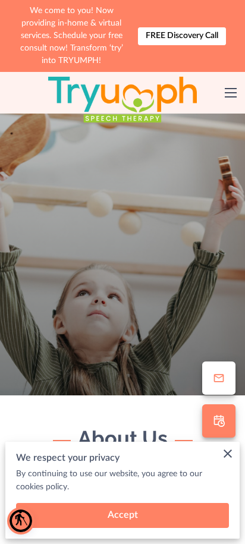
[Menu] (231, 93)
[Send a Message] (218, 378)
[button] (21, 521)
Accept (123, 515)
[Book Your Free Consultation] (218, 421)
